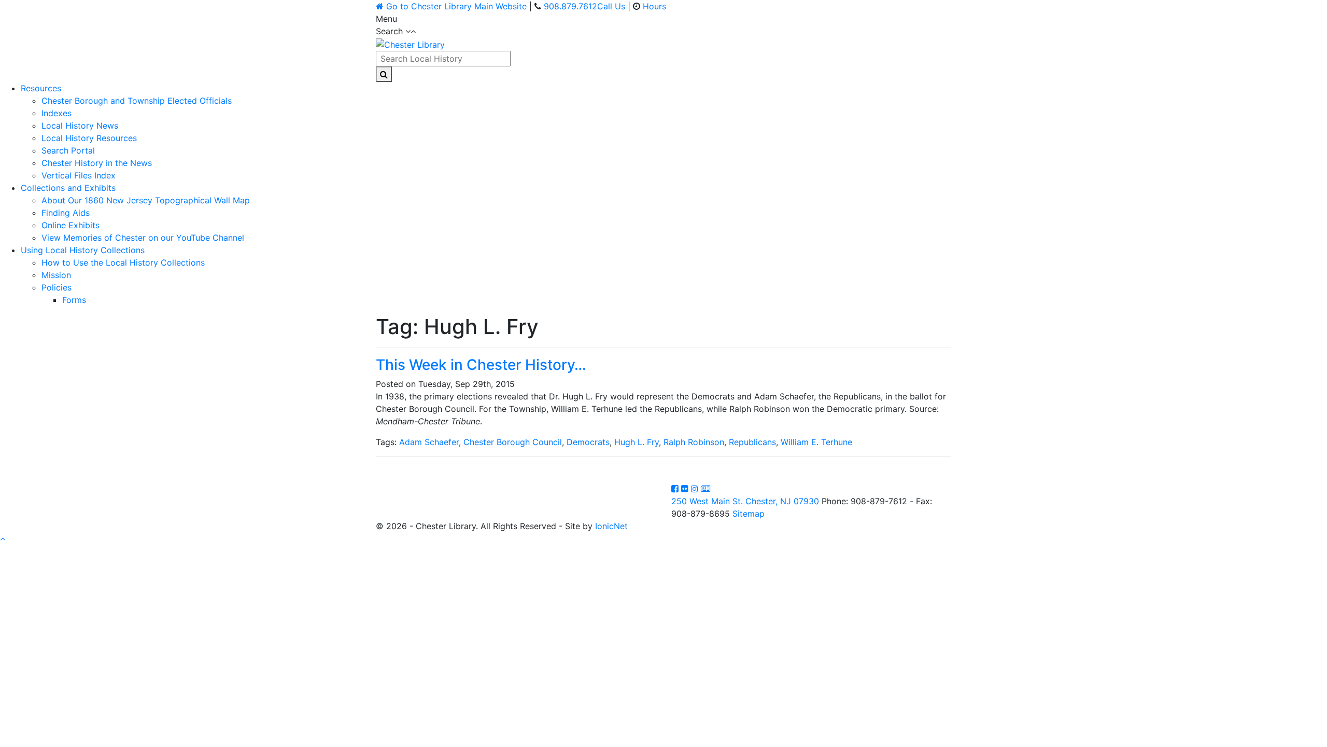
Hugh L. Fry (636, 442)
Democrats (588, 442)
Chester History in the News (96, 163)
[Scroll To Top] (2, 538)
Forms (74, 300)
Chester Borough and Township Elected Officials (136, 100)
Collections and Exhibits (68, 188)
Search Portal (68, 150)
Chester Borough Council (512, 442)
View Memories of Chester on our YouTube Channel (142, 237)
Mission (56, 275)
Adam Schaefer (429, 442)
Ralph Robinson (694, 442)
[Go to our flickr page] (686, 488)
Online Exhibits (70, 225)
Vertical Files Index (78, 175)
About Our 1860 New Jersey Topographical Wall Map (145, 200)
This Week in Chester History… (481, 365)
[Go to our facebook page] (676, 488)
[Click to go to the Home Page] (410, 43)
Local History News (79, 125)
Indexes (56, 113)
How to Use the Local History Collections (123, 262)
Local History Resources (89, 138)
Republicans (752, 442)
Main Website (456, 6)
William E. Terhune (816, 442)
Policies (56, 287)
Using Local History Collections (83, 250)
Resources (41, 88)
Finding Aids (65, 213)
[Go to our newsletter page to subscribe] (705, 488)
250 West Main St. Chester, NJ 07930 (745, 501)
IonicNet (611, 526)
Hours (654, 6)
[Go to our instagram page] (696, 488)
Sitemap (748, 513)
